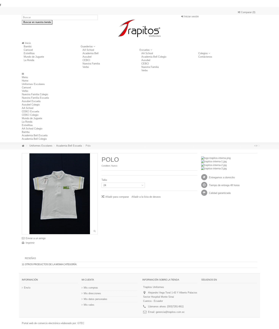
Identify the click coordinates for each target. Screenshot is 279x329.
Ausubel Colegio (31, 104)
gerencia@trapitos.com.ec (170, 312)
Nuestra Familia (91, 63)
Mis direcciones (92, 293)
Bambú (28, 46)
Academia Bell (91, 53)
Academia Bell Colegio (153, 56)
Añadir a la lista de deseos (146, 196)
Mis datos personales (95, 299)
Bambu (26, 132)
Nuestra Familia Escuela (35, 97)
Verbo (86, 67)
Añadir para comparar (117, 196)
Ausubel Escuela (31, 101)
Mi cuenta (88, 279)
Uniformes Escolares (33, 84)
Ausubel (87, 56)
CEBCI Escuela (30, 111)
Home (25, 80)
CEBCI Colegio (30, 114)
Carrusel (28, 49)
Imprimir (30, 242)
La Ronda (29, 60)
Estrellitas (29, 53)
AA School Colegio (32, 128)
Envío (27, 287)
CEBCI (86, 60)
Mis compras (91, 287)
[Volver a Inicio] (23, 145)
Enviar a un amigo (36, 238)
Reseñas (30, 258)
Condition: (106, 166)
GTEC (80, 323)
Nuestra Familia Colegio (35, 94)
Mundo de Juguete (34, 56)
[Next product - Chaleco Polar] (256, 145)
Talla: (105, 179)
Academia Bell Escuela (34, 135)
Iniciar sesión (191, 16)
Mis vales (89, 304)
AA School (88, 49)
